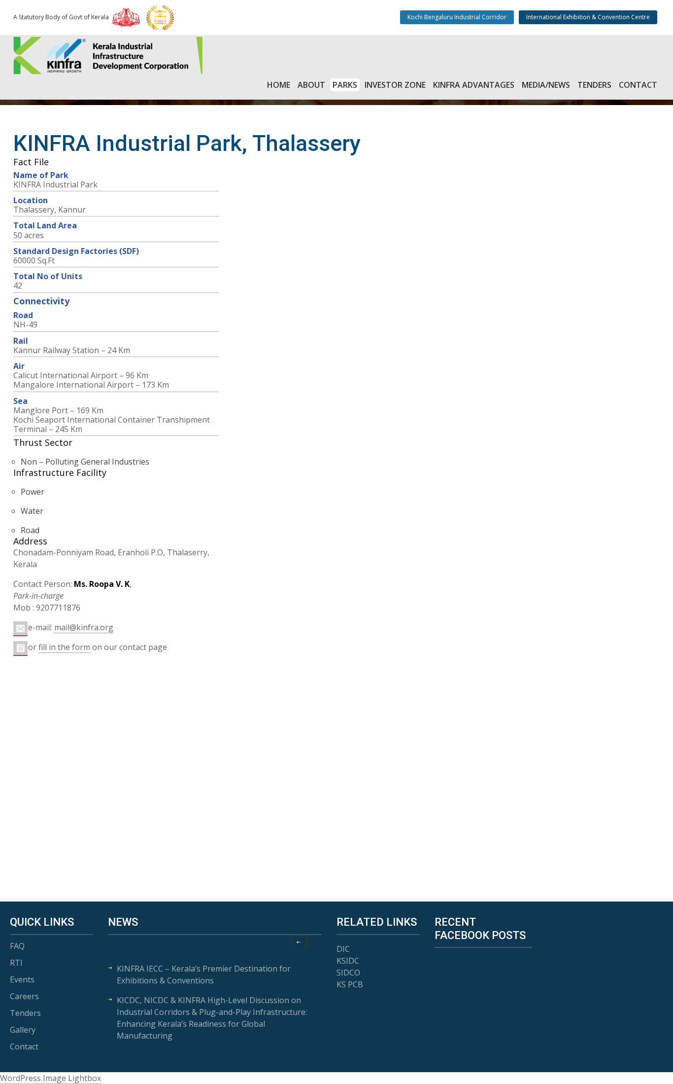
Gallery (22, 1029)
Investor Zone (395, 84)
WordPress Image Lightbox (50, 1078)
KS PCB (349, 984)
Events (22, 979)
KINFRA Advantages (473, 84)
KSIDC (347, 960)
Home (278, 84)
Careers (24, 996)
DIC (343, 948)
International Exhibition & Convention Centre (588, 17)
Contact (638, 84)
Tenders (594, 84)
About (311, 84)
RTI (16, 962)
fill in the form (64, 647)
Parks (345, 84)
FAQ (17, 945)
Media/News (546, 84)
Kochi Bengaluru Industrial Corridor (456, 17)
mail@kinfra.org (83, 627)
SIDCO (348, 972)
